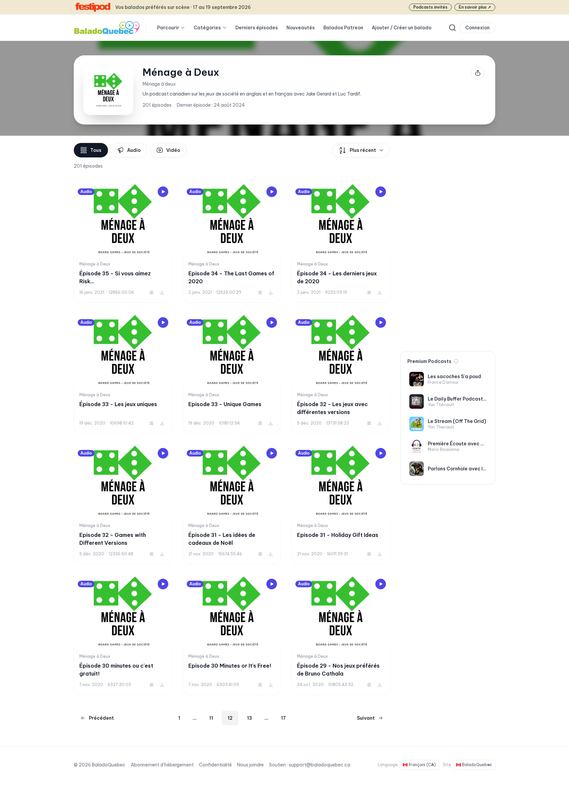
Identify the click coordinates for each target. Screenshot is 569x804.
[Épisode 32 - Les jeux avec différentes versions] (340, 373)
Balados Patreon (343, 28)
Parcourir (168, 28)
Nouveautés (300, 28)
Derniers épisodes (256, 28)
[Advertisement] (447, 242)
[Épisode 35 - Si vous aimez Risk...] (123, 242)
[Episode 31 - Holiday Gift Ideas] (340, 504)
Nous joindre (250, 765)
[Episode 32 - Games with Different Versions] (123, 504)
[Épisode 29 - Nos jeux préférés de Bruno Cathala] (340, 635)
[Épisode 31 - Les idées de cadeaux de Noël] (232, 504)
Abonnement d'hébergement (162, 765)
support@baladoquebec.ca (319, 765)
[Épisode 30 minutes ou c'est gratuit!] (123, 635)
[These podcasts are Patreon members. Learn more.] (456, 361)
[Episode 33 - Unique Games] (232, 373)
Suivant (366, 718)
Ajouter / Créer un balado (401, 28)
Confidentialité (215, 765)
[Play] (163, 191)
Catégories (207, 28)
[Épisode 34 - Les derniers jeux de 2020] (340, 242)
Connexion (477, 28)
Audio (134, 150)
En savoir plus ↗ (475, 7)
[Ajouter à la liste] (151, 292)
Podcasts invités (430, 7)
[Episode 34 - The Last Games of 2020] (232, 242)
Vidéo (173, 150)
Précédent (101, 718)
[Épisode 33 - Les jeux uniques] (123, 373)
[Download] (162, 292)
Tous (95, 150)
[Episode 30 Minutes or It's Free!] (232, 635)
